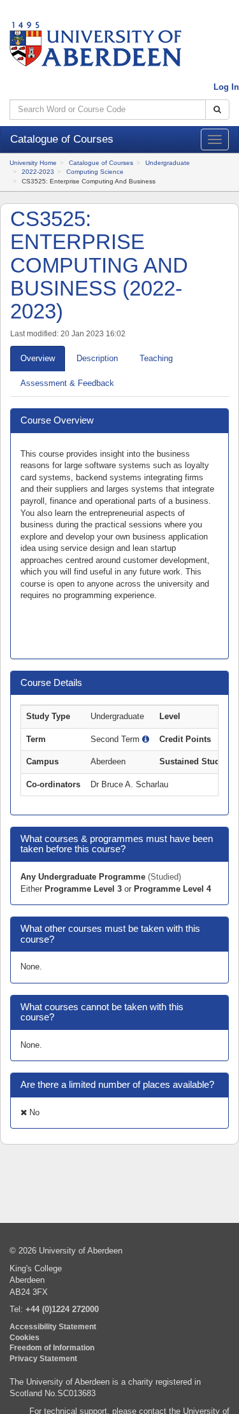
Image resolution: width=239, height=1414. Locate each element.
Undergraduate (167, 162)
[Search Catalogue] (217, 109)
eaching (156, 358)
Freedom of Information (52, 1347)
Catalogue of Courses (101, 162)
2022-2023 (38, 171)
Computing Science (95, 171)
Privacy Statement (43, 1358)
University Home (33, 162)
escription (97, 358)
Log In (226, 87)
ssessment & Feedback (67, 383)
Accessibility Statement (53, 1326)
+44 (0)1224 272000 (62, 1309)
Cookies (25, 1337)
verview (37, 358)
